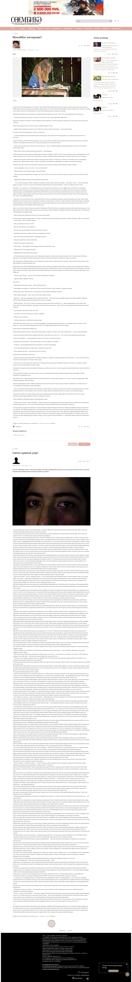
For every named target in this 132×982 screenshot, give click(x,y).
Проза (16, 33)
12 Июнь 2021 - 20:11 (26, 465)
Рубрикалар (31, 28)
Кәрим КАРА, (16, 465)
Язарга (84, 444)
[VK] (115, 21)
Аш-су (47, 28)
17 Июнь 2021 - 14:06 (32, 50)
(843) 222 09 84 (85, 975)
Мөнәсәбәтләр (68, 28)
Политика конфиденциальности (50, 969)
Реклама (97, 28)
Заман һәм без (56, 28)
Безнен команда (116, 28)
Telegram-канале (44, 423)
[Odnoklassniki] (118, 21)
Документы (63, 930)
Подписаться (113, 971)
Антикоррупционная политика (50, 964)
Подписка (105, 28)
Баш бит (22, 28)
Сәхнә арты (88, 28)
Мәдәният (78, 28)
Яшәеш (40, 28)
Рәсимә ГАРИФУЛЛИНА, (20, 50)
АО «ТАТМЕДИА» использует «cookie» (52, 966)
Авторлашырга (73, 444)
